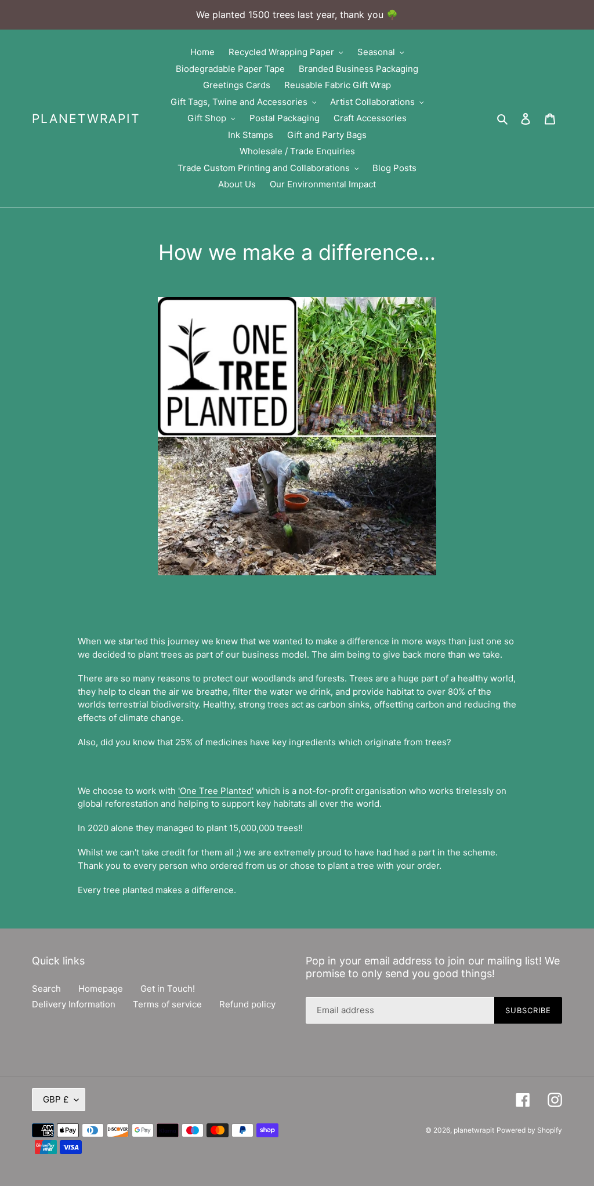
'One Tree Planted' (215, 790)
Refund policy (247, 1004)
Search (46, 988)
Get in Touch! (167, 988)
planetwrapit (86, 118)
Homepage (100, 988)
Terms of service (167, 1004)
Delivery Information (73, 1004)
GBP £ (55, 1099)
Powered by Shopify (529, 1130)
